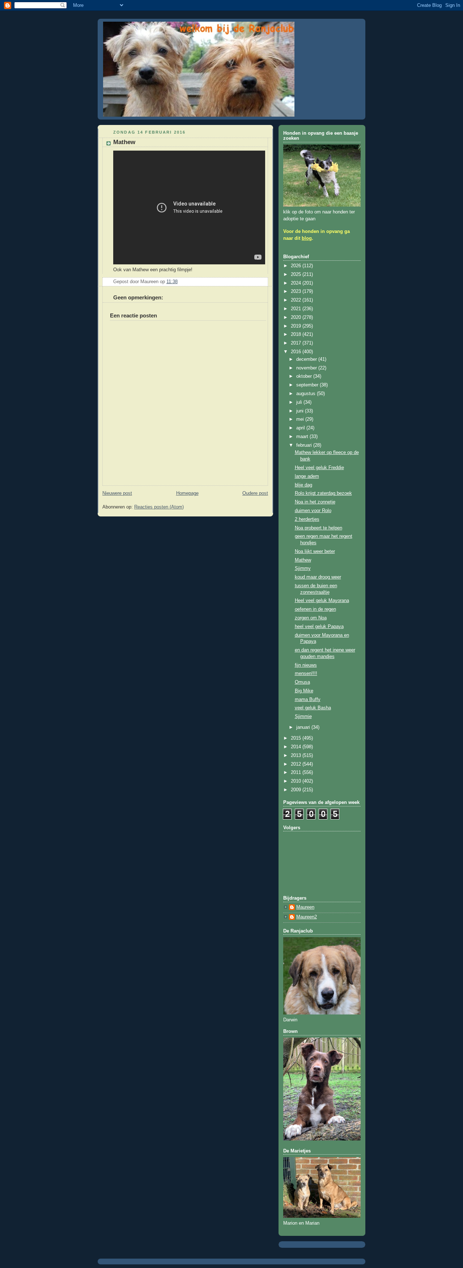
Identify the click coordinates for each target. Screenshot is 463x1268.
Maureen (305, 907)
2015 (296, 738)
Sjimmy (303, 568)
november (307, 368)
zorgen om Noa (311, 617)
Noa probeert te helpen (318, 528)
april (301, 427)
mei (300, 419)
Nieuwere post (117, 493)
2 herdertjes (307, 519)
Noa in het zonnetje (315, 502)
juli (299, 402)
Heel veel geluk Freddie (319, 467)
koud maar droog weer (318, 577)
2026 (296, 265)
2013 (296, 755)
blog (307, 238)
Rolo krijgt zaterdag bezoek (323, 493)
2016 (296, 351)
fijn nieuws (306, 665)
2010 (296, 781)
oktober (304, 376)
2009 (296, 789)
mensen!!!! (306, 673)
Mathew (303, 560)
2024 (296, 283)
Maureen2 (306, 916)
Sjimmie (303, 716)
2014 (296, 746)
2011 (296, 772)
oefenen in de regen (315, 609)
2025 (296, 274)
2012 (296, 764)
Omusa (302, 682)
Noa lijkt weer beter (315, 551)
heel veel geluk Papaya (319, 626)
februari (304, 445)
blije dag (303, 485)
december (307, 359)
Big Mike (304, 690)
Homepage (187, 493)
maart (303, 436)
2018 (296, 334)
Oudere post (255, 493)
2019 (296, 326)
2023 (296, 291)
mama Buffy (307, 699)
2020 (296, 317)
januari (303, 727)
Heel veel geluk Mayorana (322, 600)
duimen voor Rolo (313, 510)
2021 (296, 308)
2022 (296, 300)
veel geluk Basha (313, 707)
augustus (306, 393)
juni (300, 411)
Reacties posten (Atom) (159, 507)
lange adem (307, 476)
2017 (296, 343)
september (308, 385)
